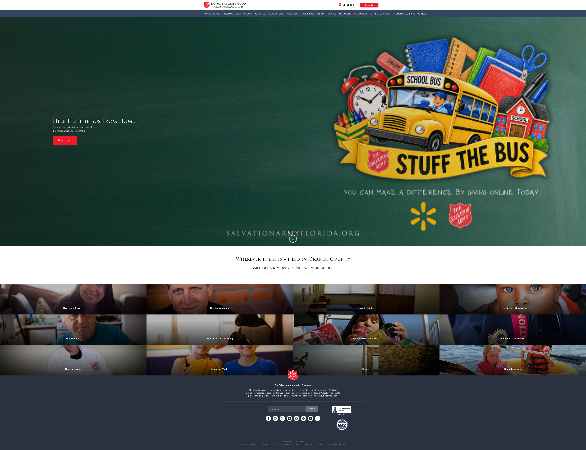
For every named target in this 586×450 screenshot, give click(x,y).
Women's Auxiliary (404, 13)
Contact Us (361, 13)
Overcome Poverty (313, 13)
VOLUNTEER (292, 13)
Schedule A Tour (381, 13)
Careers (423, 13)
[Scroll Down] (293, 239)
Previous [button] (7, 131)
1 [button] (288, 232)
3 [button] (297, 232)
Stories (331, 13)
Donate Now (64, 140)
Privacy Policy (300, 444)
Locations (348, 5)
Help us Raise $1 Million (237, 13)
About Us (260, 13)
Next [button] (578, 131)
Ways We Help (213, 13)
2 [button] (293, 232)
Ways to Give (275, 13)
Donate (369, 5)
